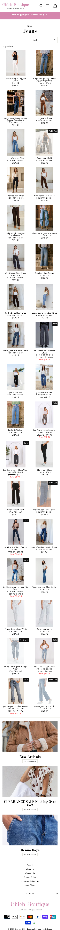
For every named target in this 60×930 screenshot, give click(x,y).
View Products (30, 809)
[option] (30, 14)
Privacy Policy (30, 877)
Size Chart (30, 885)
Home (29, 25)
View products (30, 761)
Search (30, 865)
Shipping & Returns (30, 881)
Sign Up (30, 893)
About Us (30, 869)
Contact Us (30, 873)
